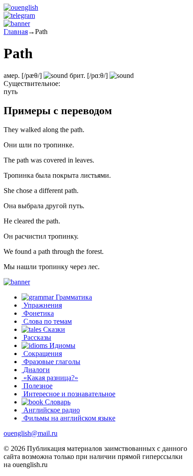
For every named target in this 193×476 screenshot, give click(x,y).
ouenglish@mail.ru (30, 433)
